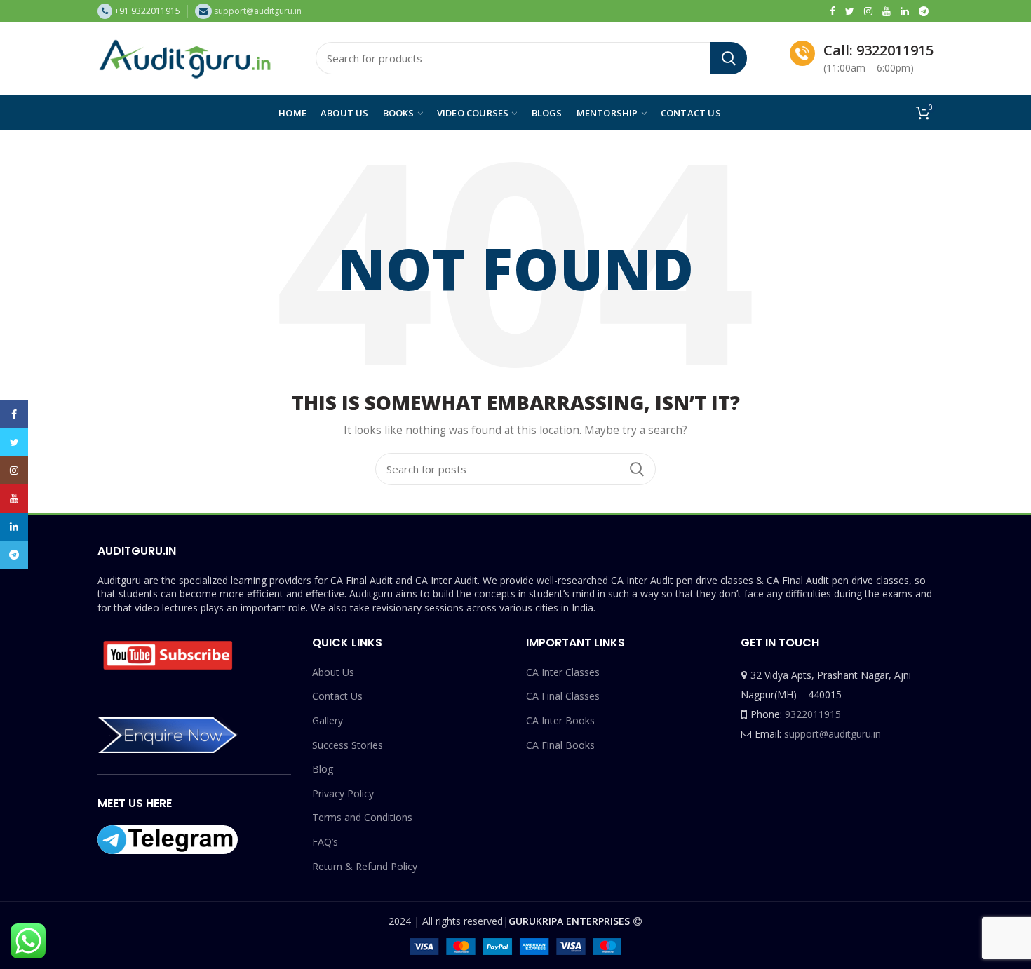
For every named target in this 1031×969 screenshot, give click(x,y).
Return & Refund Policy (364, 866)
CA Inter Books (560, 720)
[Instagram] (868, 11)
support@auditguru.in (832, 733)
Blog (322, 768)
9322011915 (813, 714)
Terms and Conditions (362, 817)
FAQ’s (325, 841)
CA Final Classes (563, 696)
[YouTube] (886, 11)
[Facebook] (832, 11)
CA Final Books (560, 745)
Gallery (327, 720)
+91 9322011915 (147, 11)
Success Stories (347, 745)
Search (728, 58)
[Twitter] (849, 11)
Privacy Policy (343, 793)
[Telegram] (924, 11)
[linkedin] (905, 11)
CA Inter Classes (563, 672)
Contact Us (337, 696)
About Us (333, 672)
